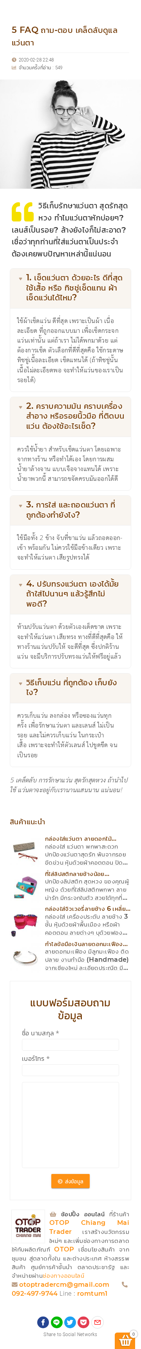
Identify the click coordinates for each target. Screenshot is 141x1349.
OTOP (64, 1250)
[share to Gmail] (97, 1322)
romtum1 (92, 1294)
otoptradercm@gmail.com (64, 1285)
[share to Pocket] (83, 1322)
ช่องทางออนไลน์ (63, 1276)
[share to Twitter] (70, 1322)
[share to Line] (57, 1322)
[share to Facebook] (43, 1322)
